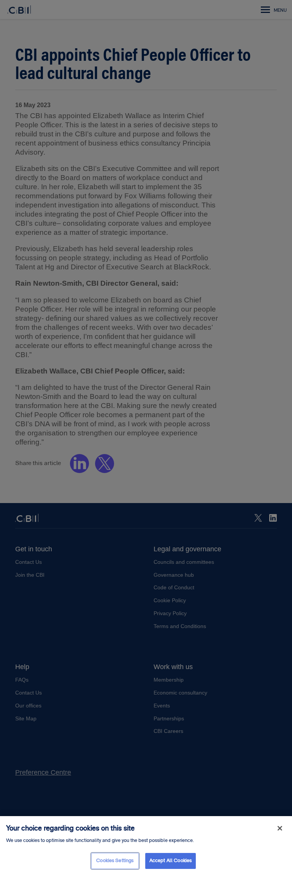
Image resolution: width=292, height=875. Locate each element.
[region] (146, 845)
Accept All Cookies (170, 861)
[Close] (279, 828)
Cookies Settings (114, 861)
